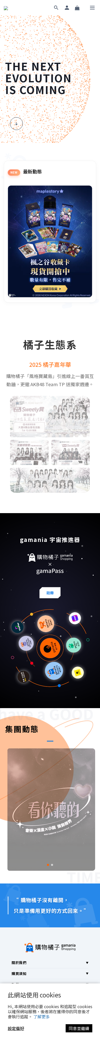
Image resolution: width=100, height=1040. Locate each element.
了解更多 (41, 1016)
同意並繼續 (79, 1028)
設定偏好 (16, 1028)
